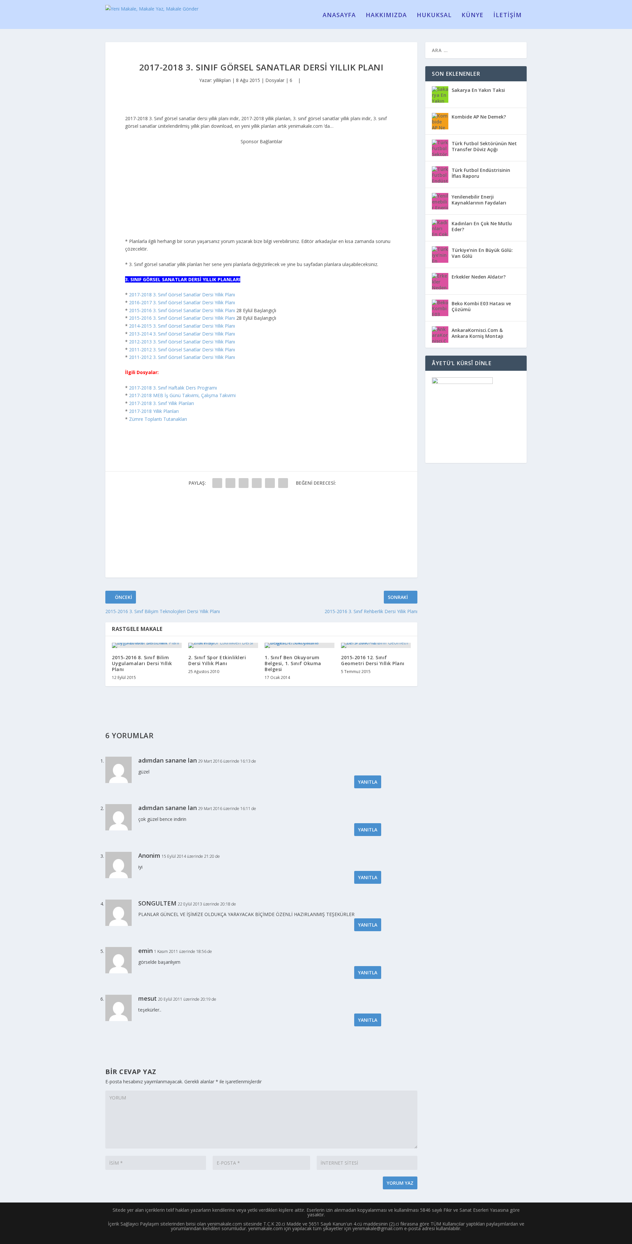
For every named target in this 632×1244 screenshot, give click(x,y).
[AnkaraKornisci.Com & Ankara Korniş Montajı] (440, 334)
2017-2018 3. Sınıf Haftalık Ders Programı (173, 388)
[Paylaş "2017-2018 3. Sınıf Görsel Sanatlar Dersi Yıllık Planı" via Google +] (243, 483)
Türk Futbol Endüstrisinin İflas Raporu (481, 173)
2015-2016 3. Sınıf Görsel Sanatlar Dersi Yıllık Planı (182, 310)
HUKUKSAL (434, 15)
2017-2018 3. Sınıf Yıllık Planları (161, 403)
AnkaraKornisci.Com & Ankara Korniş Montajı (477, 333)
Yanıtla (367, 782)
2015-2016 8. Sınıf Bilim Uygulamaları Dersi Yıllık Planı (142, 663)
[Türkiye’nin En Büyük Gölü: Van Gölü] (440, 254)
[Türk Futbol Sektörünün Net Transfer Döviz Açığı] (440, 148)
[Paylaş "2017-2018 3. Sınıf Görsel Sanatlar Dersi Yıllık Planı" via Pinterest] (269, 483)
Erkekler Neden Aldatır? (479, 277)
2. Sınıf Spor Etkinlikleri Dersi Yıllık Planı (217, 660)
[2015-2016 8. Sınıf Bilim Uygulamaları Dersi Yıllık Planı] (147, 645)
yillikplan (222, 80)
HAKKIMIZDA (386, 15)
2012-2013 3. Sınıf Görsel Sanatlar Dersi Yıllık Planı (182, 341)
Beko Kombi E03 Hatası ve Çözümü (481, 306)
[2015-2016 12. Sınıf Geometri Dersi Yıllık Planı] (376, 645)
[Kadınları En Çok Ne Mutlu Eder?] (440, 228)
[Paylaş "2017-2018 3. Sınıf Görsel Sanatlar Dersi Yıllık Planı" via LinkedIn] (283, 483)
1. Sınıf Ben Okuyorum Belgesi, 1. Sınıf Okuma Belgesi (293, 663)
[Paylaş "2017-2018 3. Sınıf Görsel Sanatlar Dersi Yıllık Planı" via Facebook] (217, 483)
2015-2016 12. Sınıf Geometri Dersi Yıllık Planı (373, 660)
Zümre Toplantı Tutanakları (158, 419)
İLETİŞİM (507, 15)
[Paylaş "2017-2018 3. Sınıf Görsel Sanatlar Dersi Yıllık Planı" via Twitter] (230, 483)
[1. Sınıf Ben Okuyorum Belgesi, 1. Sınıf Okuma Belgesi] (299, 645)
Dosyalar (274, 80)
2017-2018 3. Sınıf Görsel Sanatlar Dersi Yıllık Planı (182, 294)
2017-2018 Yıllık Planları (154, 411)
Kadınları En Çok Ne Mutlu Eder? (482, 226)
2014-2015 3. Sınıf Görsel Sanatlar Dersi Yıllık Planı (182, 326)
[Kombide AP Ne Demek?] (440, 121)
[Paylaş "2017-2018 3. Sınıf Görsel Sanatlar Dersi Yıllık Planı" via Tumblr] (256, 483)
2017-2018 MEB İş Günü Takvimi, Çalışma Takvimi (182, 395)
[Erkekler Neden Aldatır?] (440, 281)
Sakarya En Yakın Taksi (478, 90)
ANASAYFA (339, 15)
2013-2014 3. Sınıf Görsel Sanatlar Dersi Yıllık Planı (182, 334)
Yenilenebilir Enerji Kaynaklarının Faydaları (479, 200)
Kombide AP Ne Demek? (479, 117)
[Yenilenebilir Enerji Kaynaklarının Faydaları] (440, 201)
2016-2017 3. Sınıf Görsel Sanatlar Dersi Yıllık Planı (182, 302)
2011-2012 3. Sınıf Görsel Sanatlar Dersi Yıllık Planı (182, 349)
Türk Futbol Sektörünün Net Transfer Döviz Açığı (484, 146)
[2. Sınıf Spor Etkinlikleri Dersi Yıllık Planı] (223, 645)
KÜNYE (472, 15)
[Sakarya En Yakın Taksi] (440, 94)
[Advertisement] (261, 186)
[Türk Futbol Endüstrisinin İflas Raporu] (440, 174)
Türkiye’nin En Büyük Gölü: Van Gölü (482, 253)
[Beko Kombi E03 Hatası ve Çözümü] (440, 308)
